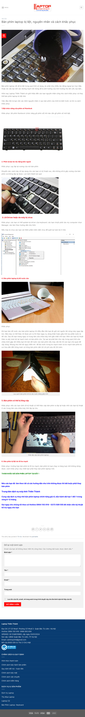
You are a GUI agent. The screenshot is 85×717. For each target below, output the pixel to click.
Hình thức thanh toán (10, 661)
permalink (35, 536)
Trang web (8, 589)
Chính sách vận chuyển (11, 677)
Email (6, 580)
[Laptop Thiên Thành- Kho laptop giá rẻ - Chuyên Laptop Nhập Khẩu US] (42, 7)
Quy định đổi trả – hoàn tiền (12, 669)
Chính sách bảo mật (9, 673)
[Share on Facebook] (37, 529)
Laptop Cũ (6, 701)
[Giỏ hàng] (81, 7)
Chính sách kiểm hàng (10, 681)
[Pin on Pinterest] (48, 529)
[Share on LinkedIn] (52, 529)
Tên (6, 570)
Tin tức (4, 18)
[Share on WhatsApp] (33, 529)
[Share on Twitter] (40, 529)
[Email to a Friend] (44, 529)
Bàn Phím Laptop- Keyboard (13, 705)
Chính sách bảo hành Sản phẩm (14, 665)
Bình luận (8, 552)
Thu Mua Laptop (8, 697)
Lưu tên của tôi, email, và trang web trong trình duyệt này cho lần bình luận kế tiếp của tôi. (39, 599)
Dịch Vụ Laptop (8, 693)
